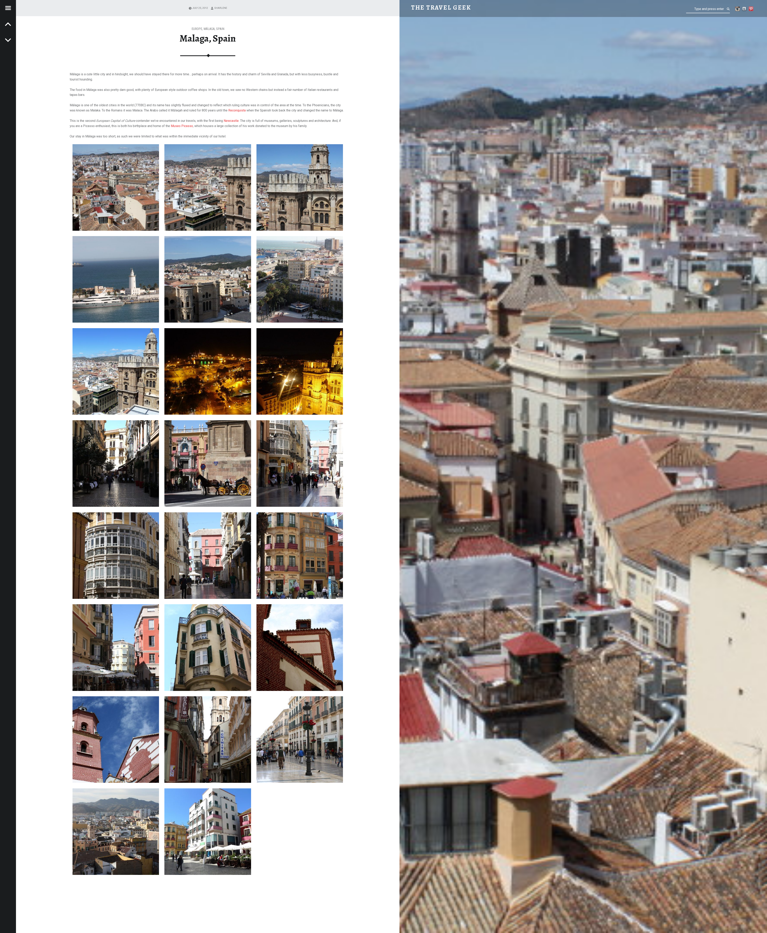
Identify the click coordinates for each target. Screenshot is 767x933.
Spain (220, 29)
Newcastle (231, 121)
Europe (197, 29)
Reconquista (237, 110)
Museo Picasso (182, 126)
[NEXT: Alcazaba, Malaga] (8, 24)
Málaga (209, 29)
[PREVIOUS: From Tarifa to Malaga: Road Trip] (8, 40)
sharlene (220, 7)
